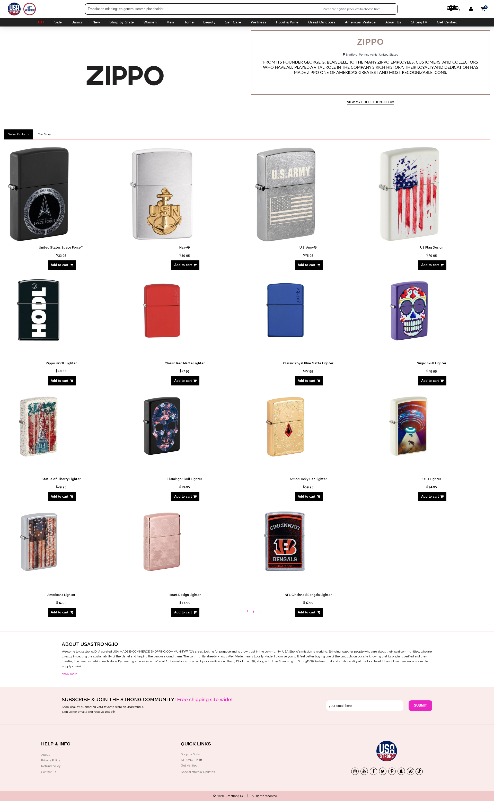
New (96, 22)
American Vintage (360, 22)
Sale (58, 22)
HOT (41, 22)
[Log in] (471, 9)
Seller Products (18, 134)
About (45, 754)
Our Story (44, 134)
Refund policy (51, 766)
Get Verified (447, 22)
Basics (77, 22)
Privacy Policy (50, 760)
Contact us (48, 772)
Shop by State (190, 754)
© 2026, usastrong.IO (228, 796)
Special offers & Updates (198, 772)
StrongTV (419, 22)
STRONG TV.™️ (191, 760)
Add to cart (430, 496)
